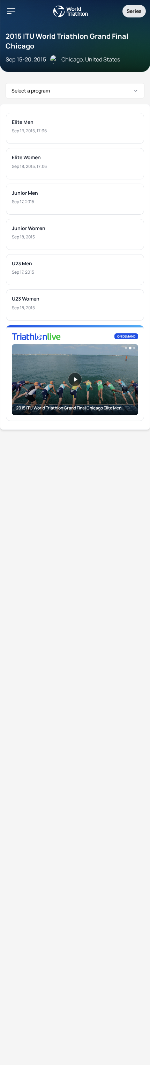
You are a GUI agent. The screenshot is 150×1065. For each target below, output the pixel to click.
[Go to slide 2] (130, 348)
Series (134, 11)
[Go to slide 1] (126, 348)
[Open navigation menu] (11, 11)
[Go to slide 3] (134, 348)
